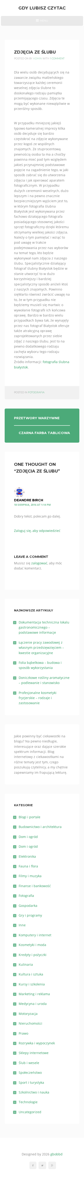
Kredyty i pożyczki (32, 955)
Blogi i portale (29, 817)
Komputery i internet (35, 935)
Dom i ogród (28, 836)
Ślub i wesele (29, 1063)
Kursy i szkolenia (32, 984)
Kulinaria (26, 964)
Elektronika (27, 856)
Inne (22, 925)
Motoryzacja (28, 1013)
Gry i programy (30, 915)
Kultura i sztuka (31, 974)
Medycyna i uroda (33, 1003)
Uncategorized (30, 1112)
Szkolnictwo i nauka (34, 1092)
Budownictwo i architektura (40, 827)
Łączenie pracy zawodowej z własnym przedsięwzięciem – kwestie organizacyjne (41, 647)
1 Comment (57, 58)
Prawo (23, 1033)
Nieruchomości (30, 1023)
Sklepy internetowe (34, 1053)
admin (37, 58)
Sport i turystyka (31, 1082)
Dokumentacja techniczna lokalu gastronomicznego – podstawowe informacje (44, 627)
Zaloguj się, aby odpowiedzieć (37, 530)
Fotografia (36, 392)
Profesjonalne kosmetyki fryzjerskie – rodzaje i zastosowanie (37, 698)
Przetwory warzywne (37, 418)
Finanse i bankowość (35, 886)
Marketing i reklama (34, 994)
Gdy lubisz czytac (42, 8)
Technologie (28, 1102)
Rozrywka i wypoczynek (37, 1043)
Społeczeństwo (30, 1072)
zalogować (39, 563)
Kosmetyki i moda (32, 945)
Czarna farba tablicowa (44, 433)
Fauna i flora (28, 866)
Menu (42, 22)
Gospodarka (28, 905)
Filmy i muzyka (30, 876)
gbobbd (56, 1154)
